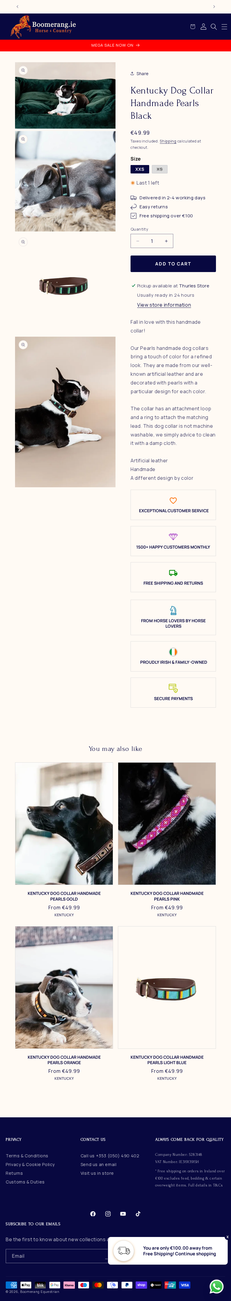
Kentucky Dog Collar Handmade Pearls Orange (64, 1060)
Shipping (168, 141)
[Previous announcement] (17, 6)
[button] (224, 26)
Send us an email (99, 1164)
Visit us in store (97, 1173)
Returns (14, 1173)
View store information (164, 305)
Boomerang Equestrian (40, 1291)
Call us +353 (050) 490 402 (110, 1156)
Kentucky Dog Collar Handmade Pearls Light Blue (167, 1060)
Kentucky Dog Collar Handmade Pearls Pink (167, 896)
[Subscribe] (107, 1256)
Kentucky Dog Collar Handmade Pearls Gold (64, 896)
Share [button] (143, 73)
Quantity (139, 229)
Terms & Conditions (27, 1156)
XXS (139, 169)
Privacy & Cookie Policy (30, 1164)
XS (162, 169)
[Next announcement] (214, 6)
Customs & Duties (25, 1182)
